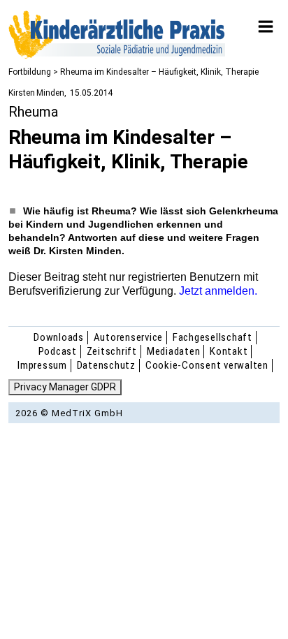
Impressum (42, 365)
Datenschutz (106, 365)
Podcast (57, 351)
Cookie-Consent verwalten (206, 365)
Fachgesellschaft (212, 337)
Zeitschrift (112, 351)
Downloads (59, 337)
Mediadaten (174, 351)
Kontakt (228, 351)
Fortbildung (29, 72)
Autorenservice (129, 337)
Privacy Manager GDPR (65, 386)
